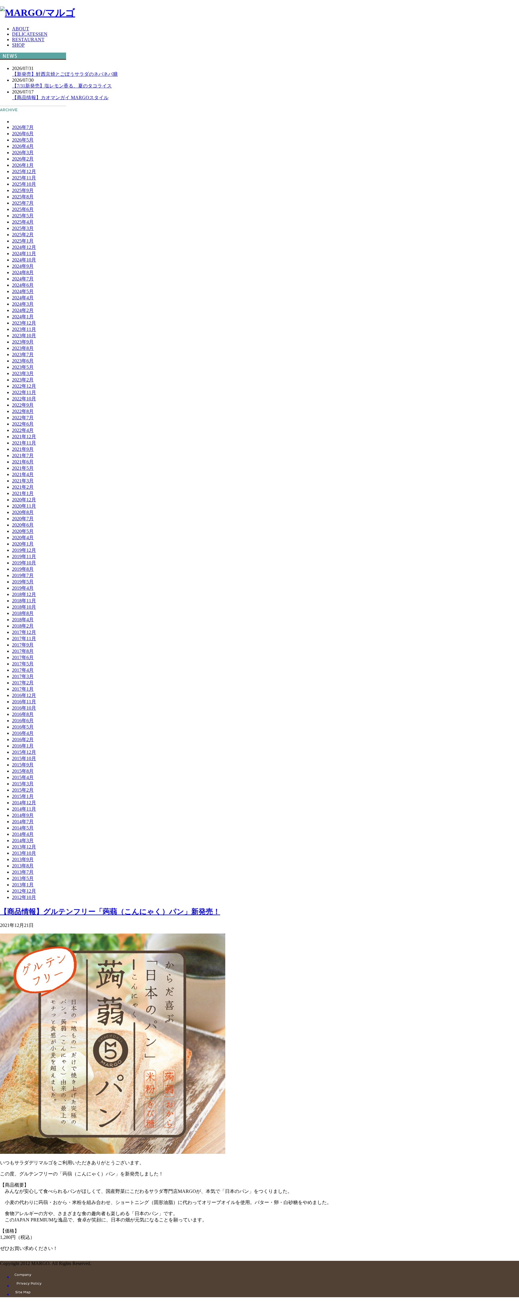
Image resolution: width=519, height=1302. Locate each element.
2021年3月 (23, 480)
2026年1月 (23, 165)
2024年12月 (24, 247)
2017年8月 (23, 651)
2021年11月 (24, 442)
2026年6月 (23, 133)
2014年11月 (24, 808)
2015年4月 (23, 777)
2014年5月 (23, 827)
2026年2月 (23, 158)
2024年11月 (24, 253)
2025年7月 (23, 203)
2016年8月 (23, 714)
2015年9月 (23, 764)
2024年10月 (24, 259)
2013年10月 (24, 853)
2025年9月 (23, 190)
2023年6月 (23, 360)
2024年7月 (23, 278)
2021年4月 (23, 474)
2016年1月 (23, 745)
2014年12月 (24, 802)
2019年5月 (23, 581)
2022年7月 (23, 417)
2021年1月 (23, 493)
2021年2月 (23, 487)
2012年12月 (24, 891)
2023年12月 (24, 323)
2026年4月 (23, 146)
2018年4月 (23, 619)
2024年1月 (23, 316)
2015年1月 (23, 796)
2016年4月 (23, 733)
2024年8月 (23, 272)
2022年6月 (23, 423)
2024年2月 (23, 310)
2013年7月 (23, 872)
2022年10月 (24, 398)
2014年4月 (23, 834)
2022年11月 (24, 392)
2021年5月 (23, 468)
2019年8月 (23, 569)
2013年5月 (23, 878)
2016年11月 (24, 701)
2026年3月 (23, 152)
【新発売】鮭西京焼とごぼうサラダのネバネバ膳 (65, 74)
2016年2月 (23, 739)
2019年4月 (23, 588)
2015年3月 (23, 783)
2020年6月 (23, 524)
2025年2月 (23, 234)
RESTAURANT (28, 39)
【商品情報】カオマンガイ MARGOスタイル (60, 97)
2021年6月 (23, 461)
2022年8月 (23, 411)
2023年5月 (23, 367)
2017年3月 (23, 676)
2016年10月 (24, 708)
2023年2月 (23, 379)
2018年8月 (23, 613)
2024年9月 (23, 266)
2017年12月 (24, 632)
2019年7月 (23, 575)
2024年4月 (23, 297)
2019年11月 (24, 556)
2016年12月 (24, 695)
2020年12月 (24, 499)
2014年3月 (23, 840)
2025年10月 (24, 184)
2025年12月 (24, 171)
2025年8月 (23, 196)
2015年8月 (23, 771)
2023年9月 (23, 341)
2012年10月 (24, 897)
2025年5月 (23, 215)
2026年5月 (23, 139)
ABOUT (20, 28)
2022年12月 (24, 386)
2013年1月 (23, 884)
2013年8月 (23, 865)
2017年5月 (23, 663)
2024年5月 (23, 291)
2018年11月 (24, 600)
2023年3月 (23, 373)
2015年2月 (23, 790)
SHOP (18, 44)
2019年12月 (24, 550)
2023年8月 (23, 348)
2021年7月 (23, 455)
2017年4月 (23, 670)
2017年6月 (23, 657)
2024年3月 (23, 304)
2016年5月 (23, 726)
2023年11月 (24, 329)
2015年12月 (24, 752)
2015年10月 (24, 758)
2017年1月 (23, 689)
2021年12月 (24, 436)
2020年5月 (23, 531)
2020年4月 (23, 537)
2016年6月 (23, 720)
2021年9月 (23, 449)
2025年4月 (23, 222)
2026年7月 (23, 127)
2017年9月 (23, 644)
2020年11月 (24, 506)
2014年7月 (23, 821)
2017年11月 (24, 638)
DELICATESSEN (29, 34)
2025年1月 (23, 240)
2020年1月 (23, 543)
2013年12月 (24, 846)
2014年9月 (23, 815)
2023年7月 (23, 354)
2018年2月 (23, 625)
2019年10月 (24, 562)
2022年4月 (23, 430)
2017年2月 (23, 682)
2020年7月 (23, 518)
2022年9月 (23, 405)
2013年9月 (23, 859)
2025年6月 (23, 209)
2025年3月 (23, 228)
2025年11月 (24, 177)
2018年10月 (24, 607)
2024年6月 (23, 285)
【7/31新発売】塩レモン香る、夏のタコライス (62, 85)
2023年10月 (24, 335)
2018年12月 (24, 594)
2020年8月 (23, 512)
